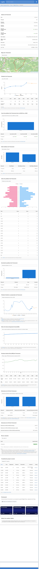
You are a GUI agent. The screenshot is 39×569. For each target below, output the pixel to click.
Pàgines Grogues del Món (5, 5)
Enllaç (3, 320)
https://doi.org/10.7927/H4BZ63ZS (21, 453)
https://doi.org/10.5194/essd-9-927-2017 (17, 321)
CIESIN (4, 173)
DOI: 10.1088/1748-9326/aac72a (14, 418)
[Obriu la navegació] (36, 2)
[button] (20, 2)
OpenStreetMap (36, 71)
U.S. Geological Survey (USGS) (6, 492)
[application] (19, 89)
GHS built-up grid (22, 141)
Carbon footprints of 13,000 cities (31, 417)
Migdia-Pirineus (16, 5)
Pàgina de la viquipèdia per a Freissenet (9, 501)
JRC (3, 141)
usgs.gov (36, 467)
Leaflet (32, 71)
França (11, 5)
